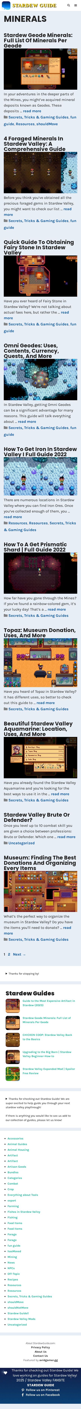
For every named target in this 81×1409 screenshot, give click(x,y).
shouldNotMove (18, 1307)
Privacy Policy (40, 1347)
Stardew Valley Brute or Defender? (37, 817)
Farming (13, 1206)
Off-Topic (14, 1274)
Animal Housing (18, 1149)
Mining (12, 1257)
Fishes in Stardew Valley (24, 1211)
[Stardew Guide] (6, 5)
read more (32, 111)
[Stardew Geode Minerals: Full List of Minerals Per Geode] (13, 1023)
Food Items (15, 1223)
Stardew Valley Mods (21, 1319)
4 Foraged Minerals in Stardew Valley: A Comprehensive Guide (35, 144)
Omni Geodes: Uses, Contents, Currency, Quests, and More (31, 351)
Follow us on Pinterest (43, 1390)
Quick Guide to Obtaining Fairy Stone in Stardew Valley (39, 247)
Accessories (15, 1138)
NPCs (11, 1268)
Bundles (13, 1172)
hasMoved (14, 1251)
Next (19, 954)
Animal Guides (17, 1144)
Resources (25, 124)
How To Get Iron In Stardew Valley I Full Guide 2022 (40, 452)
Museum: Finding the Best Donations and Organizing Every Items (40, 863)
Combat (13, 1183)
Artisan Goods (17, 1166)
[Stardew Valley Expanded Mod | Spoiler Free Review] (13, 1074)
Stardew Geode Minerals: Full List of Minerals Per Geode (38, 40)
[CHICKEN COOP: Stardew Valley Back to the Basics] (13, 1040)
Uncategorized (21, 843)
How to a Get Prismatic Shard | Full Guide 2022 (35, 547)
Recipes (13, 1279)
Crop (11, 1189)
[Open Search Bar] (68, 5)
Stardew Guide (34, 5)
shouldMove (47, 124)
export (12, 1200)
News (11, 1262)
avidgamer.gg (48, 1360)
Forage (12, 1234)
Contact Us (40, 1355)
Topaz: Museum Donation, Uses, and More (40, 633)
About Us (41, 1351)
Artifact (13, 1155)
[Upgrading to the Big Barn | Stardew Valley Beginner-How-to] (13, 1057)
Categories (15, 1178)
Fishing (13, 1217)
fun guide (14, 1245)
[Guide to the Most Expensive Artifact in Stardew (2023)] (13, 1006)
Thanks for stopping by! (24, 973)
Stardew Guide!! (18, 1313)
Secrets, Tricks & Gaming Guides (38, 117)
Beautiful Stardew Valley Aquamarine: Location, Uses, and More (38, 729)
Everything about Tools (23, 1195)
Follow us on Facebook (43, 1395)
